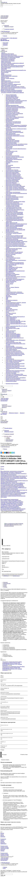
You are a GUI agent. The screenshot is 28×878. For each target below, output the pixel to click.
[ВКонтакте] (1, 452)
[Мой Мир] (5, 452)
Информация (3, 843)
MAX (4, 868)
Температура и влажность (13, 480)
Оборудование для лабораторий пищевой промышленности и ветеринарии (13, 494)
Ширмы (5, 482)
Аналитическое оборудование (13, 492)
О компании (3, 839)
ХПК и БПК (17, 487)
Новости (2, 840)
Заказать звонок (4, 48)
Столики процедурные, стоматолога (11, 484)
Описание (5, 582)
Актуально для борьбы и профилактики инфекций (14, 490)
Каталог (2, 833)
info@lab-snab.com (5, 31)
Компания (3, 836)
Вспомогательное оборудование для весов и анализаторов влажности (13, 509)
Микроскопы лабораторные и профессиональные (11, 495)
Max (1, 39)
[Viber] (8, 452)
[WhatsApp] (10, 452)
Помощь (2, 850)
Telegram (5, 35)
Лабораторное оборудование (13, 485)
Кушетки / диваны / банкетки (13, 482)
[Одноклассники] (3, 452)
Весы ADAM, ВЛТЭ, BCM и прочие (12, 504)
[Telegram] (14, 452)
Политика (3, 849)
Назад (8, 437)
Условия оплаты (4, 846)
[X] (7, 452)
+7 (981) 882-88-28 (13, 38)
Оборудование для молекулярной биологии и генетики (14, 476)
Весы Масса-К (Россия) (15, 502)
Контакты (3, 842)
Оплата (4, 585)
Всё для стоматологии (9, 486)
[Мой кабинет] (1, 403)
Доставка (5, 587)
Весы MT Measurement (13, 508)
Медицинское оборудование (14, 490)
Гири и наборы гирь (5, 500)
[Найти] (2, 6)
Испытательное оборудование (12, 475)
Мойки (2, 472)
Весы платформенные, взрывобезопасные (11, 506)
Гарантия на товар (5, 848)
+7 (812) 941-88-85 (5, 38)
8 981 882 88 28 (4, 18)
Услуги (2, 834)
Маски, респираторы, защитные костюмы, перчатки (13, 478)
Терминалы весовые (10, 507)
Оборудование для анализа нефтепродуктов (8, 480)
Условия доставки (4, 847)
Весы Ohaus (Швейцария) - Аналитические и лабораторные (11, 501)
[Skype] (12, 452)
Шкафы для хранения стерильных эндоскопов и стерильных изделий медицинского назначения (13, 474)
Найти (2, 875)
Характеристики (6, 583)
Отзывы (5, 584)
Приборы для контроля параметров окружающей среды (12, 487)
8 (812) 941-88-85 (4, 15)
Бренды (2, 835)
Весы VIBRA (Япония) (14, 505)
